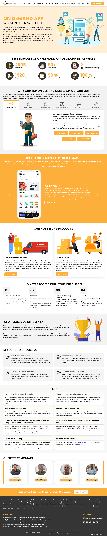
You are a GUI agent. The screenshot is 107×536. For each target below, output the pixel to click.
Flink (42, 504)
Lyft (23, 504)
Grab (58, 502)
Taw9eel (21, 506)
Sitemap (31, 508)
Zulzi (4, 508)
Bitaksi (41, 500)
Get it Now (81, 492)
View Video (14, 480)
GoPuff (53, 502)
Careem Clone (92, 133)
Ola (47, 504)
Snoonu (5, 506)
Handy (72, 502)
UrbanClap (74, 506)
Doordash (6, 502)
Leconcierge (25, 500)
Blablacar (48, 500)
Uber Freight (52, 506)
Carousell (83, 500)
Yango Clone (84, 139)
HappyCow (80, 502)
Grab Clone (76, 133)
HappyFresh (89, 502)
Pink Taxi (11, 508)
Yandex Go (89, 506)
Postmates (68, 504)
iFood (96, 502)
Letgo (18, 504)
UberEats (66, 506)
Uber (44, 506)
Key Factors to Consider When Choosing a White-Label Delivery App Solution (28, 520)
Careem (74, 500)
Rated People (78, 504)
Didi (97, 500)
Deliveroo (90, 500)
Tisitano (38, 506)
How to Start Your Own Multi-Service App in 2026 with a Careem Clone (26, 526)
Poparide (53, 504)
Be (18, 500)
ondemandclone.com (75, 533)
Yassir (18, 508)
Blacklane (56, 500)
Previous (11, 194)
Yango (97, 506)
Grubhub (65, 502)
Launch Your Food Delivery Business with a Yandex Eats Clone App (25, 522)
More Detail (11, 274)
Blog (88, 3)
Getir (35, 502)
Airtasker (6, 500)
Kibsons (12, 504)
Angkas (13, 500)
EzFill (20, 502)
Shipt (85, 504)
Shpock (91, 504)
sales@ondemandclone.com (83, 442)
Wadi (81, 506)
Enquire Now (97, 3)
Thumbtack (30, 506)
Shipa (59, 506)
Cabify (68, 500)
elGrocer (14, 502)
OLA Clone (68, 139)
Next (96, 194)
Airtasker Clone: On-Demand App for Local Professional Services (24, 524)
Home (23, 3)
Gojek (46, 502)
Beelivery (34, 500)
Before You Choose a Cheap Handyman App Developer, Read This (25, 517)
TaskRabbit (13, 506)
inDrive (5, 504)
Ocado (37, 504)
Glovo (41, 502)
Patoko (24, 508)
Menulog (29, 504)
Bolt (62, 500)
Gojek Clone (60, 133)
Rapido (60, 504)
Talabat (98, 504)
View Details (51, 202)
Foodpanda (27, 502)
